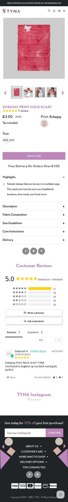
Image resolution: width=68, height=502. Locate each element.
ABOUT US (32, 446)
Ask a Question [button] (36, 321)
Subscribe (54, 432)
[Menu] (64, 10)
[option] (16, 92)
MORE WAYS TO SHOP (32, 456)
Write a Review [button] (35, 312)
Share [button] (12, 377)
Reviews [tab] (11, 332)
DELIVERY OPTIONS (32, 462)
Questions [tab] (33, 332)
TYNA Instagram (34, 394)
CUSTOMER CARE (32, 451)
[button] (55, 377)
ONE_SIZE (6, 140)
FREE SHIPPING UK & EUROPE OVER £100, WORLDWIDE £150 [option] (34, 3)
